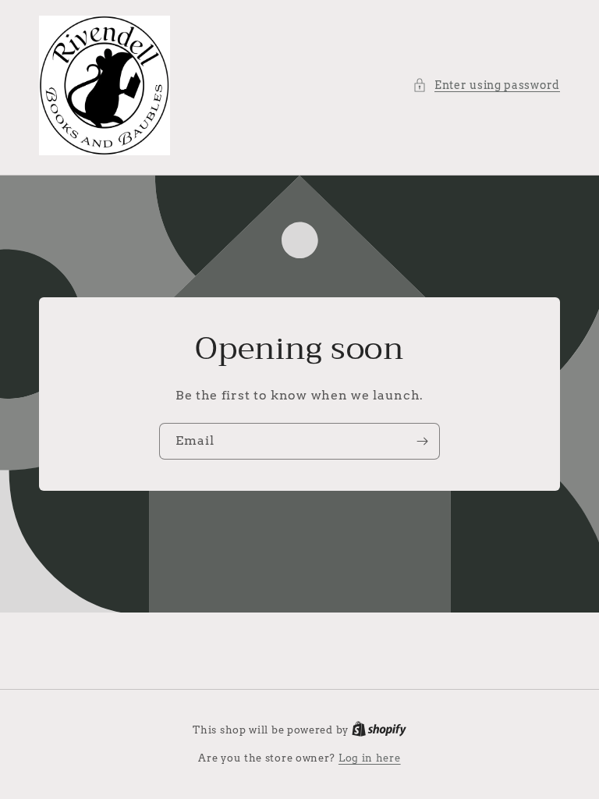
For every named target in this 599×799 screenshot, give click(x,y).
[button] (486, 85)
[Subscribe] (422, 441)
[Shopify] (379, 730)
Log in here (369, 758)
